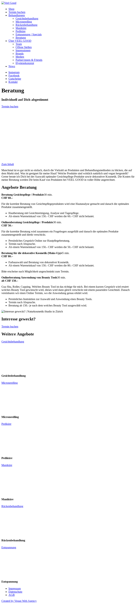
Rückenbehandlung (26, 24)
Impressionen (23, 50)
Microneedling (24, 21)
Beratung (21, 37)
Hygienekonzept (25, 63)
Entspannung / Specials (29, 34)
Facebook (13, 75)
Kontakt (13, 81)
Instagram (13, 72)
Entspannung (8, 547)
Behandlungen (16, 15)
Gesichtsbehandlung (27, 18)
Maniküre (21, 28)
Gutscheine (14, 78)
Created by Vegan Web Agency (19, 600)
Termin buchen (16, 12)
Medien (20, 56)
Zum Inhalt (7, 164)
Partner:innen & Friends (29, 59)
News (11, 66)
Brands (20, 53)
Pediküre (21, 31)
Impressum (14, 588)
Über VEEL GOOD (19, 40)
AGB (11, 594)
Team (19, 43)
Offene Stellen (24, 47)
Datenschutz (15, 591)
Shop (11, 8)
